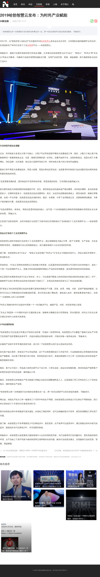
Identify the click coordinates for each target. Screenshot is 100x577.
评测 (48, 4)
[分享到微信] (91, 21)
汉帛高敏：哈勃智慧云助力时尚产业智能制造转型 (73, 450)
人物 (55, 4)
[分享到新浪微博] (95, 21)
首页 (15, 4)
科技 (30, 4)
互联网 (39, 4)
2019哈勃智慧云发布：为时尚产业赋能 (33, 15)
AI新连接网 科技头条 (44, 570)
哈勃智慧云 (45, 41)
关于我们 (65, 4)
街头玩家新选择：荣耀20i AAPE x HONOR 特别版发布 (26, 450)
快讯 (23, 4)
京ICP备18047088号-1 (59, 570)
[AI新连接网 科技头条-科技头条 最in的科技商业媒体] (5, 4)
